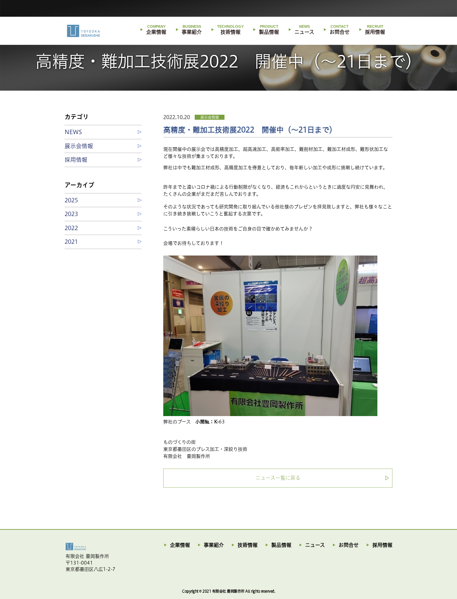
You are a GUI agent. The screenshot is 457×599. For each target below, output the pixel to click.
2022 (71, 228)
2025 (71, 200)
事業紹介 (192, 29)
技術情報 (230, 29)
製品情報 (269, 29)
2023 (71, 214)
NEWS (73, 132)
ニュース (304, 29)
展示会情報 (209, 117)
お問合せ (340, 29)
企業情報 (156, 29)
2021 (71, 241)
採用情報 (375, 29)
